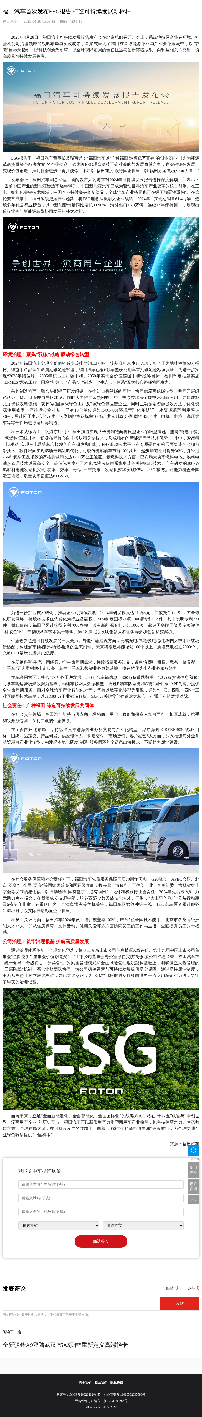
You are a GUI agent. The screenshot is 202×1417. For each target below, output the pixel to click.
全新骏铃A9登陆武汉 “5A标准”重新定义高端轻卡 (65, 1345)
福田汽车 (10, 21)
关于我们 (85, 1382)
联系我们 (101, 1382)
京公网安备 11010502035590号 (124, 1394)
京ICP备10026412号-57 (86, 1394)
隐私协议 (116, 1382)
